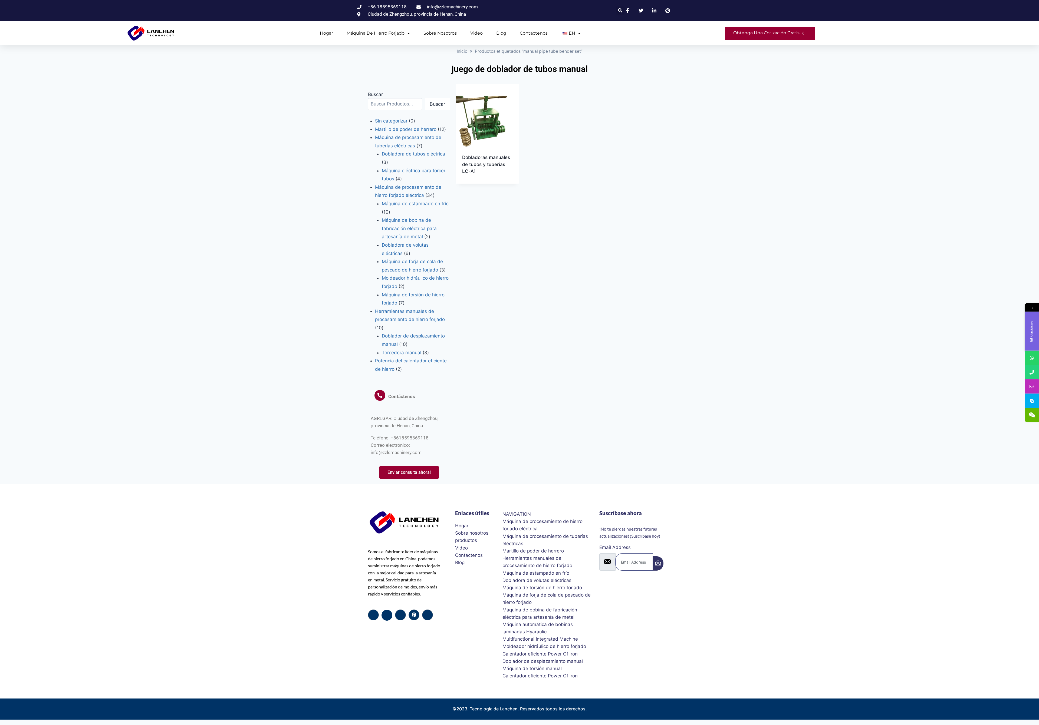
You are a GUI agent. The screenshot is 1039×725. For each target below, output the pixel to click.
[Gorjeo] (387, 615)
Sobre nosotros (440, 33)
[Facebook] (373, 615)
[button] (620, 10)
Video (476, 33)
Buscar (375, 94)
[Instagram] (427, 615)
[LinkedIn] (400, 615)
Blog (501, 33)
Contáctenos (534, 33)
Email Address (615, 547)
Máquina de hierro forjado (376, 33)
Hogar (326, 33)
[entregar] (658, 563)
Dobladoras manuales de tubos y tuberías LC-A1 (486, 164)
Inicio (462, 51)
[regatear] (414, 615)
